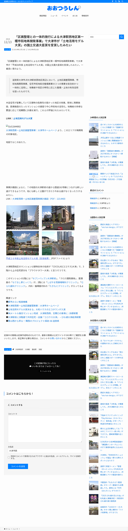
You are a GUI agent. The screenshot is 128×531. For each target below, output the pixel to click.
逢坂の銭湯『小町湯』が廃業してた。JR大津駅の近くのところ (112, 165)
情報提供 (93, 198)
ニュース (7, 49)
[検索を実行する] (121, 36)
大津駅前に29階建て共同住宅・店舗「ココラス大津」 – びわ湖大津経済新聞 (44, 317)
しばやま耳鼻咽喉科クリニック (62, 282)
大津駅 (27, 349)
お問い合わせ (56, 338)
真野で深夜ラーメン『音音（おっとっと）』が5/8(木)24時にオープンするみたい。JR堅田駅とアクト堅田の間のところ (106, 306)
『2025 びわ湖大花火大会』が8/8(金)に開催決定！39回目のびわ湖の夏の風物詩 (112, 498)
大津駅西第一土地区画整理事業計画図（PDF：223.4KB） (39, 198)
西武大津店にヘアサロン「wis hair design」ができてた (111, 227)
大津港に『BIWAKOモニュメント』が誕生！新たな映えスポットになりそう (111, 458)
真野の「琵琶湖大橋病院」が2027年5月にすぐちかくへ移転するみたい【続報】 (111, 154)
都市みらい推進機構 (17, 301)
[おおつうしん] (64, 8)
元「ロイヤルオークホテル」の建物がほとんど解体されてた (111, 343)
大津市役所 (19, 349)
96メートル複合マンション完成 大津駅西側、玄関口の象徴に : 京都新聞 (43, 313)
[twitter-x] (116, 1)
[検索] (122, 1)
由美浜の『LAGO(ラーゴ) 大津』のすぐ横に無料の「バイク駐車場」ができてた (111, 510)
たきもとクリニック (59, 286)
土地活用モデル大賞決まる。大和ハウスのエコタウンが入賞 (37, 309)
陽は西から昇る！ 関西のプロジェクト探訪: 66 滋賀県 (33, 320)
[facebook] (112, 1)
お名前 (10, 446)
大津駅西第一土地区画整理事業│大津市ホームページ (31, 130)
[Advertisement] (106, 59)
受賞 (40, 349)
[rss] (119, 1)
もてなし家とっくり (21, 282)
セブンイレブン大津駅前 (44, 278)
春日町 (34, 349)
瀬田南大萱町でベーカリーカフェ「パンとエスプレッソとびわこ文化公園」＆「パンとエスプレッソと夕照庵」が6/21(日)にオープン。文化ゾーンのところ (106, 290)
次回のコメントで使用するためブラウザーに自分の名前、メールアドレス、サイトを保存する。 (46, 457)
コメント (12, 413)
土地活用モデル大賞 (22, 118)
